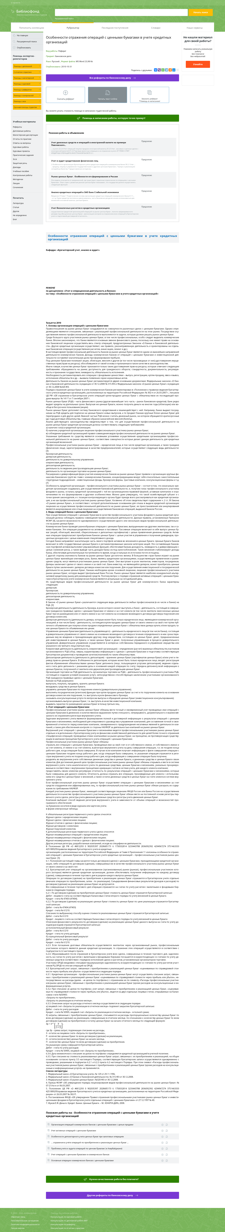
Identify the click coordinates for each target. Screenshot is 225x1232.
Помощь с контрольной (23, 95)
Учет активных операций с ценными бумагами (73, 1130)
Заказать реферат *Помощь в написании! (149, 99)
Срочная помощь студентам (25, 107)
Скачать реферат (65, 98)
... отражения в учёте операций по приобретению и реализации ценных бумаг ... (90, 1142)
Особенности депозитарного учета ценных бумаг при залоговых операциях (87, 1136)
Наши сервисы (195, 27)
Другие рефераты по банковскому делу (110, 1195)
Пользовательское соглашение (25, 1220)
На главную (22, 35)
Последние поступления (115, 27)
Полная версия (17, 1228)
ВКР (85, 1220)
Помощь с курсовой (22, 84)
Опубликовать (24, 47)
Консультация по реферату (63, 1224)
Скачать (162, 1125)
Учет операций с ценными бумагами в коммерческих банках (80, 1154)
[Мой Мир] (173, 69)
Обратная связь (18, 1217)
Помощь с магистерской (24, 78)
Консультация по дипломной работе (67, 1220)
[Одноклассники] (170, 69)
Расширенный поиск (64, 18)
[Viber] (159, 69)
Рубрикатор (73, 27)
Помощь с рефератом (23, 90)
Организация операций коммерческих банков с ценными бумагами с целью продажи (92, 1124)
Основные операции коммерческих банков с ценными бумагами (82, 1160)
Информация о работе (167, 1125)
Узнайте (198, 64)
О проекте (15, 2)
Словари (155, 27)
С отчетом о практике (23, 72)
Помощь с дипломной (23, 66)
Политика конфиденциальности (25, 1224)
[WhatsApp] (162, 69)
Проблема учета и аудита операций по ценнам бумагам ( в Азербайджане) (86, 1148)
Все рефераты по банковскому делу (110, 77)
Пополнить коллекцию (31, 27)
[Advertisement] (27, 267)
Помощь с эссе (20, 101)
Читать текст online (107, 98)
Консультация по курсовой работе (66, 1217)
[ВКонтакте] (155, 69)
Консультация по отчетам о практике (67, 1228)
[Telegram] (166, 69)
